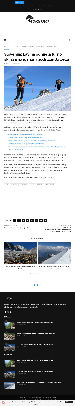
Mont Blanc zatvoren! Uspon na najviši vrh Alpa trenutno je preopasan (31, 141)
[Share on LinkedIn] (27, 220)
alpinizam (14, 184)
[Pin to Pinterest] (23, 220)
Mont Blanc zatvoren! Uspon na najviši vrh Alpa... (31, 2)
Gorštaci (6, 63)
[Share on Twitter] (19, 220)
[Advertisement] (37, 30)
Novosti (16, 46)
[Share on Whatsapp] (36, 220)
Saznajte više (33, 307)
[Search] (70, 40)
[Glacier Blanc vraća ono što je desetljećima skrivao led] (20, 253)
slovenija (40, 184)
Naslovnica (7, 46)
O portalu (24, 6)
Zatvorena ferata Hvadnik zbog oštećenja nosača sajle (25, 135)
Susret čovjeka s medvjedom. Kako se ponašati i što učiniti (36, 333)
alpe (6, 184)
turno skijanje (50, 184)
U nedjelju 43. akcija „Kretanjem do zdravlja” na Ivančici (26, 144)
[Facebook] (33, 9)
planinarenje (23, 184)
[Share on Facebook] (14, 220)
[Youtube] (38, 9)
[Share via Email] (45, 220)
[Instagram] (35, 9)
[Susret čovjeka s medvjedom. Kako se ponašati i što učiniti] (9, 336)
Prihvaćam (69, 402)
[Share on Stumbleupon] (32, 220)
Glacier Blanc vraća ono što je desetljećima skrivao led (25, 138)
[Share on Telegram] (41, 220)
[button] (26, 2)
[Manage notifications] (3, 402)
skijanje (32, 184)
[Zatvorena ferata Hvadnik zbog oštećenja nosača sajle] (9, 325)
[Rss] (41, 9)
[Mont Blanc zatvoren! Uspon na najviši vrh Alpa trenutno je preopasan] (54, 253)
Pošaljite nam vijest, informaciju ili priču (41, 6)
